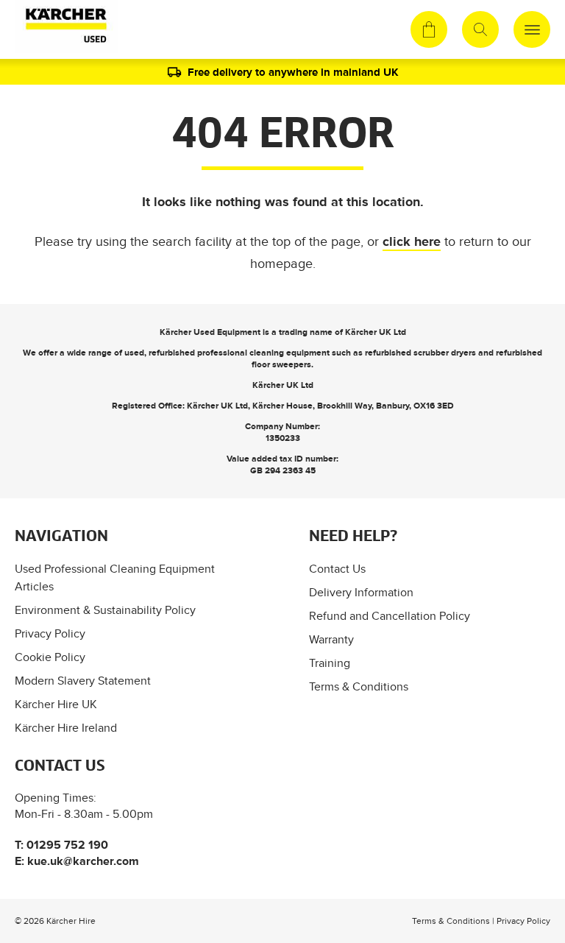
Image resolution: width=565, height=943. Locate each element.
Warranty (331, 639)
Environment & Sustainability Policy (105, 610)
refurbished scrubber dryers (420, 352)
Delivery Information (361, 592)
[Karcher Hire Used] (63, 29)
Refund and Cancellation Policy (389, 616)
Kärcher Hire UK (56, 704)
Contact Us (337, 568)
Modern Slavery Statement (83, 680)
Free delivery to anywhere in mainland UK (293, 72)
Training (329, 663)
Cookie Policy (50, 657)
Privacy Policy (50, 633)
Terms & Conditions (358, 686)
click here (412, 241)
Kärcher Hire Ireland (66, 727)
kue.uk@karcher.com (83, 861)
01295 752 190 (67, 844)
